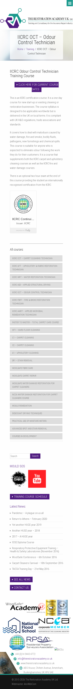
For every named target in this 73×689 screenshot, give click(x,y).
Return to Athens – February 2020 (29, 519)
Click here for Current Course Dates (38, 87)
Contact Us (21, 587)
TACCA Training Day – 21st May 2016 (30, 569)
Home (20, 49)
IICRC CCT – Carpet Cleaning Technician (32, 258)
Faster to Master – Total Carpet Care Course (35, 322)
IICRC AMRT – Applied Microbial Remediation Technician (27, 313)
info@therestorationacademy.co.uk (35, 658)
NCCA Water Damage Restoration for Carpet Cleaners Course (35, 396)
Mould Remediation (22, 406)
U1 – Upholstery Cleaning (25, 353)
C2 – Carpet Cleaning (23, 345)
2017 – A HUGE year (22, 536)
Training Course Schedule (30, 496)
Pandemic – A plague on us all (28, 513)
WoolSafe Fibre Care (22, 368)
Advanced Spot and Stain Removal (29, 428)
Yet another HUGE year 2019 (26, 524)
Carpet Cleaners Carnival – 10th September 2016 (37, 563)
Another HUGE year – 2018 (26, 530)
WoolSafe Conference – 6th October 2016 (34, 557)
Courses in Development (24, 436)
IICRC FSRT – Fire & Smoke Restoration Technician (31, 302)
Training (30, 49)
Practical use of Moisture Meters (29, 421)
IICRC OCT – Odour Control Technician (32, 292)
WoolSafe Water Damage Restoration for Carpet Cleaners (33, 385)
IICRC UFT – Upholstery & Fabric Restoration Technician (34, 268)
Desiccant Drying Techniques (27, 413)
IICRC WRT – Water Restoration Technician (33, 277)
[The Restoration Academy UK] (36, 27)
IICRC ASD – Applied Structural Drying (31, 285)
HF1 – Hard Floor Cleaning (26, 330)
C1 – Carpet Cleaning (23, 337)
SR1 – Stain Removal (22, 360)
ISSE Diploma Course (23, 542)
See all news (22, 579)
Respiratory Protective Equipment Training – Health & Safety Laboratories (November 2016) (34, 550)
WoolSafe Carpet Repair (24, 376)
